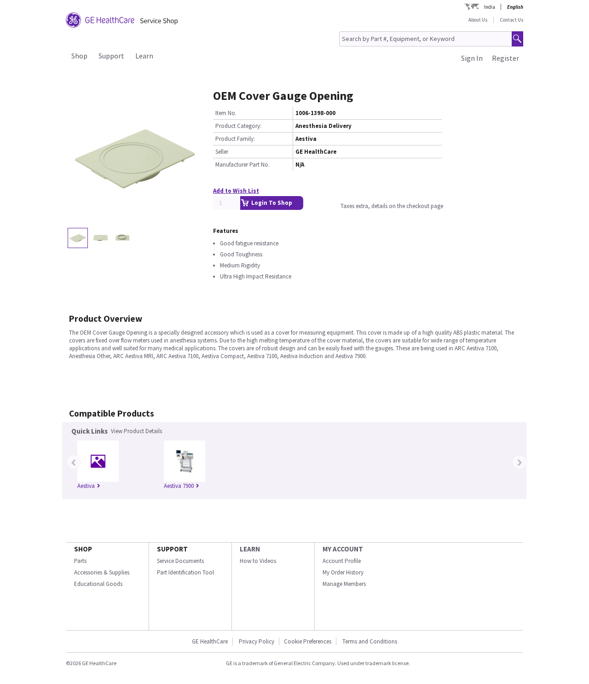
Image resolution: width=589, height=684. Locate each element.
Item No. (226, 113)
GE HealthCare (210, 641)
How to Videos (258, 561)
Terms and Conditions (369, 641)
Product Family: (235, 139)
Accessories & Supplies (101, 572)
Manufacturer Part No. (242, 164)
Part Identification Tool (185, 572)
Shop (79, 55)
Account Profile (342, 561)
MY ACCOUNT (343, 549)
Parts (80, 561)
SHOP (83, 549)
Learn (144, 55)
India (489, 7)
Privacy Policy (256, 641)
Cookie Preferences (307, 641)
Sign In (472, 58)
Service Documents (180, 561)
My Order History (343, 572)
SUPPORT (172, 549)
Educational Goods (98, 584)
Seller (221, 152)
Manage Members (344, 584)
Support (111, 55)
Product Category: (238, 126)
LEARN (250, 549)
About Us (477, 20)
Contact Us (511, 20)
